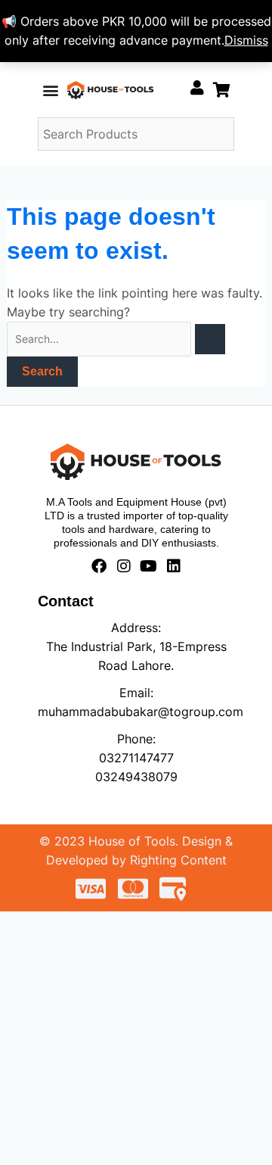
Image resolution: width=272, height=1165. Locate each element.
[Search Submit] (210, 339)
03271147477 (136, 757)
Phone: (136, 738)
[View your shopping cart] (221, 89)
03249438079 (136, 776)
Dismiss (246, 40)
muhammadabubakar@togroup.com (140, 711)
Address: (136, 627)
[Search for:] (116, 338)
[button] (50, 89)
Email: (136, 692)
